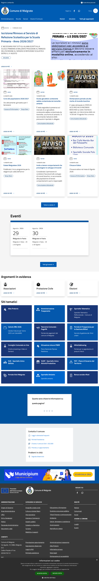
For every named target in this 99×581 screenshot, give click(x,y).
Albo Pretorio (54, 546)
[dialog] (49, 569)
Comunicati (78, 511)
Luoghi (76, 524)
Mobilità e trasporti (32, 532)
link (68, 569)
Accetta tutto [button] (42, 573)
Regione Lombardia (7, 2)
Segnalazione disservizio (33, 546)
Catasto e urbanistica (32, 525)
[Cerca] (95, 10)
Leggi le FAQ (30, 549)
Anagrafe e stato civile (33, 508)
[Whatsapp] (78, 10)
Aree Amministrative (8, 511)
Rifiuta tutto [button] (57, 573)
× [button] (97, 560)
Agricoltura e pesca (56, 528)
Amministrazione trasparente (59, 542)
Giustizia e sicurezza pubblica (59, 511)
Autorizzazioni (54, 525)
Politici (3, 521)
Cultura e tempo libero (33, 511)
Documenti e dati (6, 528)
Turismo (28, 528)
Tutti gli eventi (47, 264)
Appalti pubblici (31, 521)
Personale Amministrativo (9, 525)
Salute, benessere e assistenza (60, 521)
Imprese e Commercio (33, 518)
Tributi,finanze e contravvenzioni (60, 514)
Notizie (42, 92)
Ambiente (53, 518)
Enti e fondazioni (6, 518)
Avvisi (7, 28)
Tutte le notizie (48, 205)
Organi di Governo (7, 508)
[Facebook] (73, 10)
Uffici (3, 515)
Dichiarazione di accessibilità (59, 556)
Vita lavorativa (30, 515)
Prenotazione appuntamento (35, 542)
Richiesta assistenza (32, 553)
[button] (49, 578)
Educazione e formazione (58, 507)
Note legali (53, 553)
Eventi (76, 528)
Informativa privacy (56, 549)
